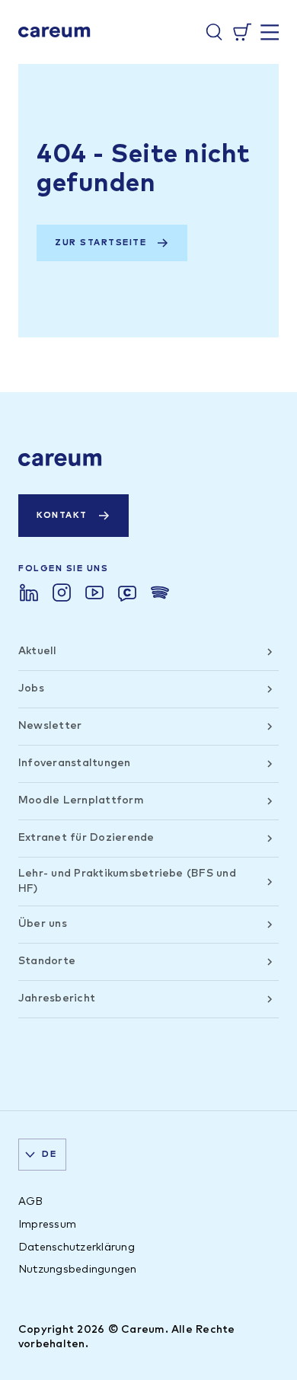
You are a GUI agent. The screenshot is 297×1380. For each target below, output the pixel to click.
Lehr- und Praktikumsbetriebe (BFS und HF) (127, 881)
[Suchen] (214, 32)
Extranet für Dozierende (86, 837)
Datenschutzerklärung (76, 1247)
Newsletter (49, 725)
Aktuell (37, 651)
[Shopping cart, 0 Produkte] (242, 32)
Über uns (42, 923)
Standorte (46, 961)
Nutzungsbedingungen (77, 1269)
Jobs (31, 688)
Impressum (47, 1224)
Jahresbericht (56, 998)
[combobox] (42, 1155)
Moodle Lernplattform (81, 800)
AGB (30, 1201)
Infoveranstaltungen (74, 763)
